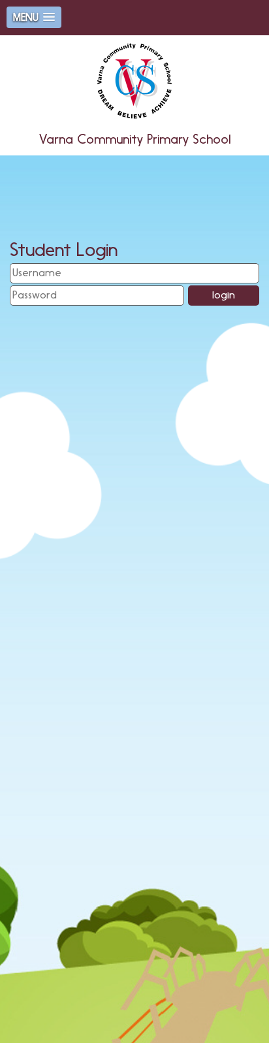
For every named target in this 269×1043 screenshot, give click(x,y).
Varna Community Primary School (134, 139)
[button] (34, 17)
